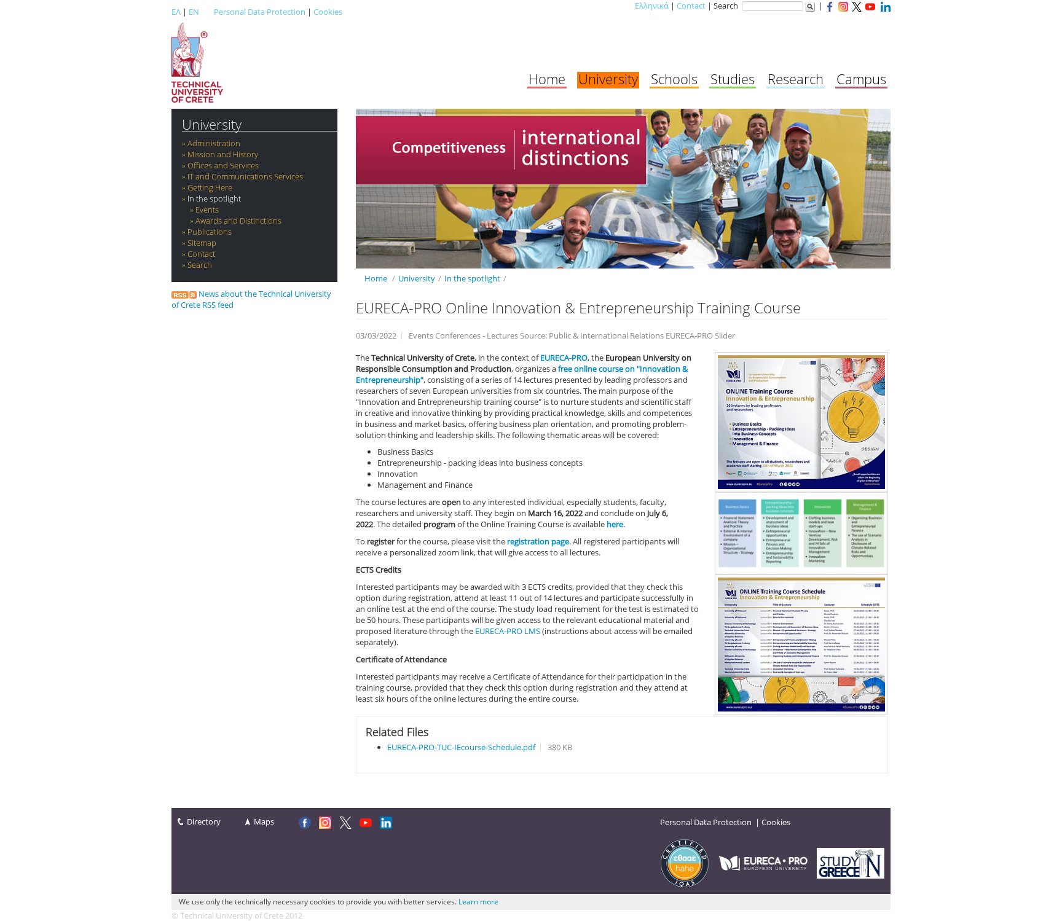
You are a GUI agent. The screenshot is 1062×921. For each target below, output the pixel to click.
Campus (861, 78)
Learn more (478, 901)
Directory (204, 821)
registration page (538, 541)
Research (796, 78)
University (608, 78)
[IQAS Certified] (684, 862)
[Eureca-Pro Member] (763, 862)
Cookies (327, 11)
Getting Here (209, 187)
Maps (264, 821)
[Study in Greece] (850, 862)
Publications (209, 231)
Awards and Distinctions (238, 220)
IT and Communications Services (245, 176)
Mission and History (222, 154)
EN (194, 11)
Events (207, 209)
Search (199, 264)
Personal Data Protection (259, 11)
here (615, 524)
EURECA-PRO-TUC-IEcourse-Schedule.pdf (461, 747)
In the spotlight (214, 198)
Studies (732, 78)
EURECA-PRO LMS (507, 631)
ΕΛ (176, 11)
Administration (213, 143)
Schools (674, 78)
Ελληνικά (652, 5)
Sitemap (201, 242)
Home (547, 78)
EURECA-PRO (564, 357)
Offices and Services (223, 165)
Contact (691, 5)
